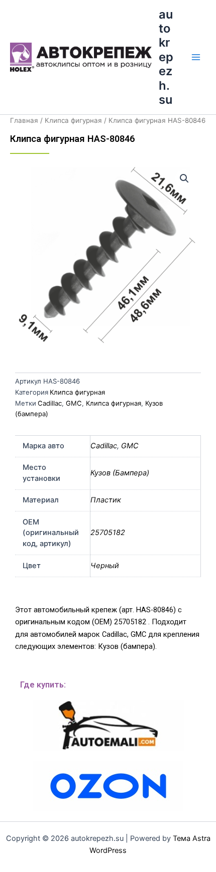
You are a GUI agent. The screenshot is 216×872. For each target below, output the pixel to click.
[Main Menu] (196, 57)
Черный (104, 565)
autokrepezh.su (166, 57)
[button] (184, 178)
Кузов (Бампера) (119, 472)
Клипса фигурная (73, 120)
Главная (24, 120)
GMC (74, 403)
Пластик (105, 499)
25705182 (107, 532)
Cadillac (50, 403)
